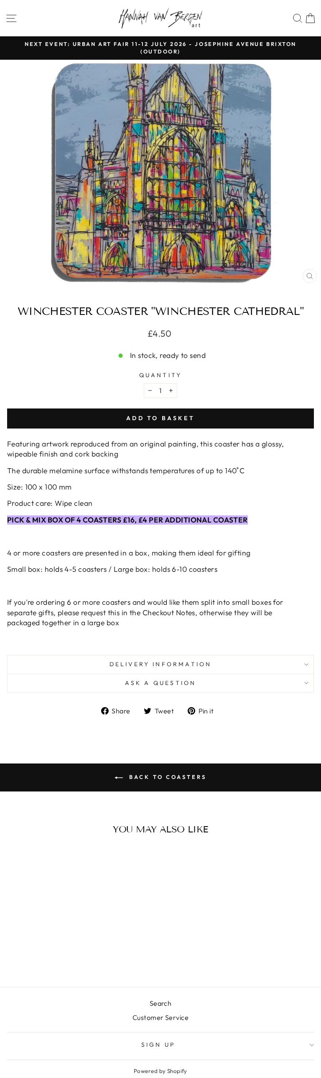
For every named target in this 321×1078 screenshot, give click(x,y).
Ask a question (160, 683)
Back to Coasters (166, 777)
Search (161, 1003)
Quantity (160, 375)
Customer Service (160, 1017)
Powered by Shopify (160, 1071)
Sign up (158, 1044)
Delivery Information (161, 664)
